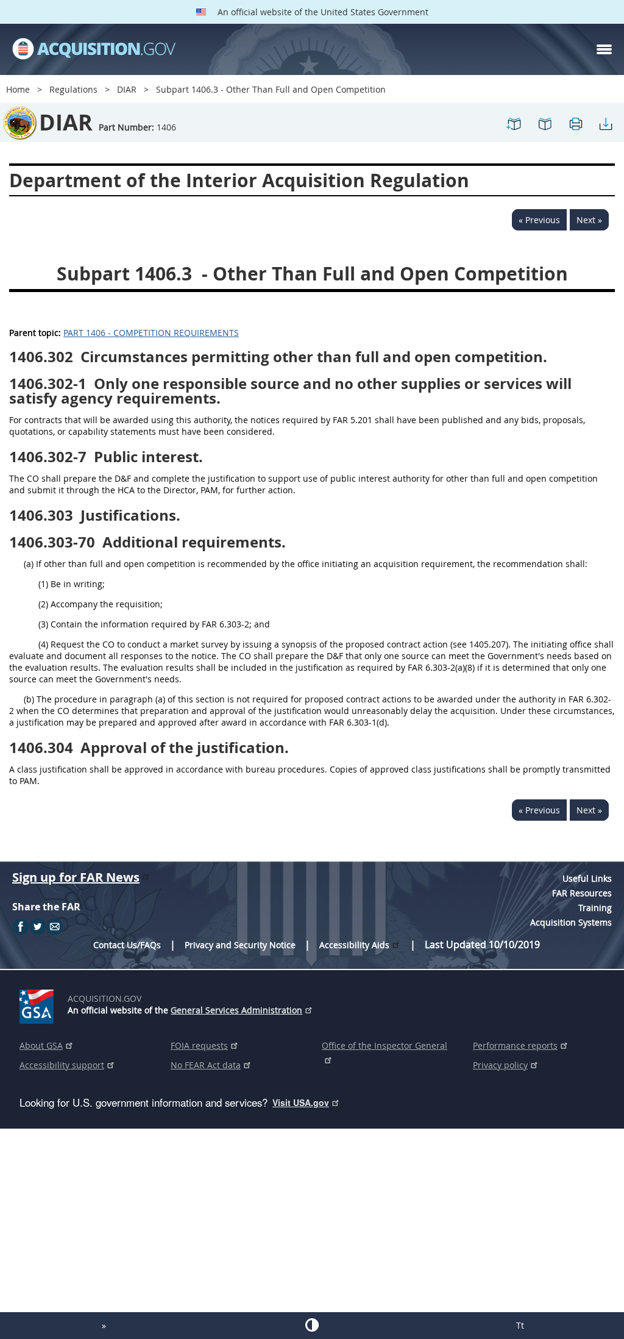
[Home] (94, 49)
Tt (520, 1325)
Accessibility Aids (354, 945)
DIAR (126, 89)
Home (18, 89)
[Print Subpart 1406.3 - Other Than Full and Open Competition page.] (575, 129)
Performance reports (515, 1045)
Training (595, 907)
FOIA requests (199, 1045)
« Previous (539, 220)
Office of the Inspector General (384, 1045)
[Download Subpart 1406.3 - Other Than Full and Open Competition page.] (606, 129)
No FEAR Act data (206, 1065)
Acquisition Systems (571, 922)
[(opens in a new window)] (39, 1004)
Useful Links (587, 878)
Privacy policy (500, 1065)
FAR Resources (582, 893)
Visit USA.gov (300, 1102)
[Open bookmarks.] (545, 129)
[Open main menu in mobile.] (604, 49)
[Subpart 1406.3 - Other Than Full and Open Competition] (514, 129)
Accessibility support (62, 1065)
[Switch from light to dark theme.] (312, 1325)
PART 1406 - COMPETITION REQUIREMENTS (151, 332)
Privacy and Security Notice (240, 945)
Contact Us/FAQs (127, 945)
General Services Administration (236, 1010)
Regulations (73, 89)
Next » (589, 220)
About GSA (41, 1045)
